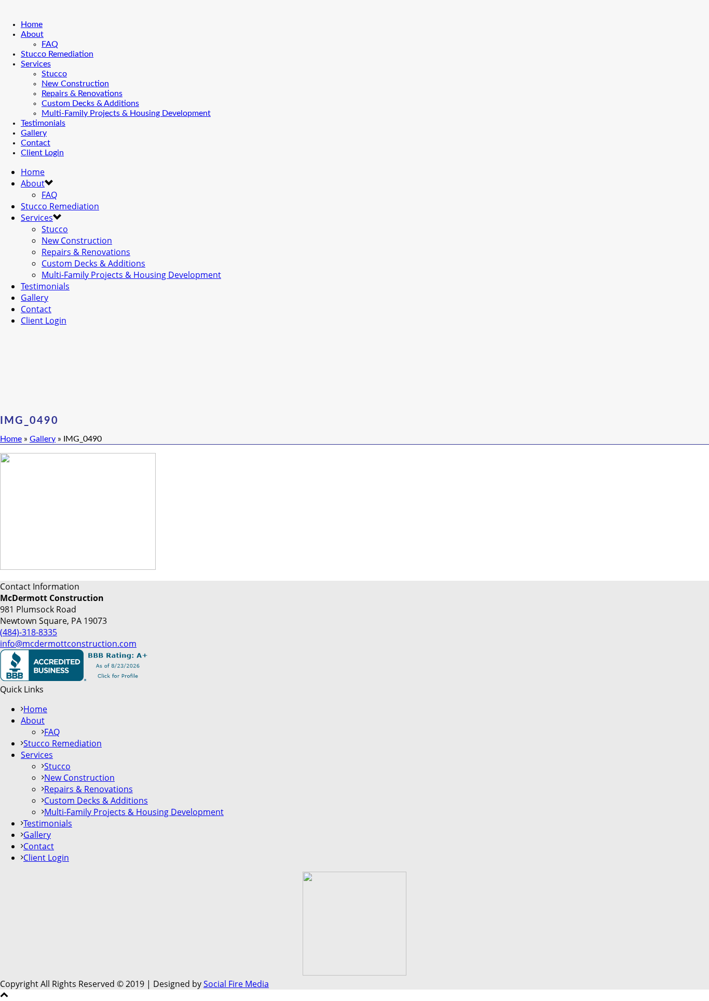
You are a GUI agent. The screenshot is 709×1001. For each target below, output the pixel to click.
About (32, 34)
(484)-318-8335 (28, 632)
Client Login (42, 153)
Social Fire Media (236, 984)
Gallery (34, 133)
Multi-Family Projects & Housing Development (126, 113)
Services (36, 64)
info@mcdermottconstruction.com (68, 643)
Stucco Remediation (57, 54)
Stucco (54, 74)
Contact (35, 143)
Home (32, 24)
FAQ (50, 44)
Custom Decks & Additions (90, 103)
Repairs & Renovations (82, 93)
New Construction (75, 83)
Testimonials (43, 123)
